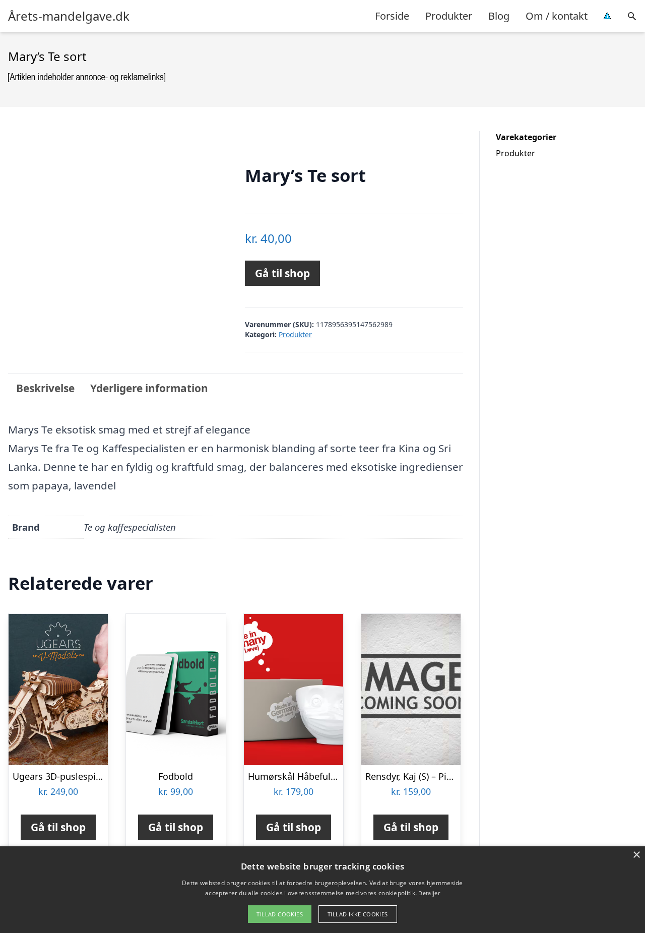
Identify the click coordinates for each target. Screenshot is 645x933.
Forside (392, 16)
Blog (498, 16)
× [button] (636, 855)
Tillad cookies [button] (279, 914)
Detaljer (428, 893)
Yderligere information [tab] (149, 388)
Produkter (448, 16)
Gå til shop (282, 273)
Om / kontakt (557, 16)
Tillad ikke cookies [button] (358, 914)
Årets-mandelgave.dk (69, 16)
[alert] (322, 889)
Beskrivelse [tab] (45, 388)
